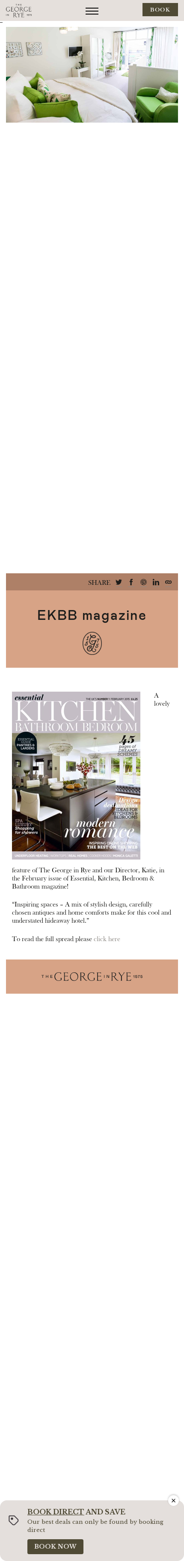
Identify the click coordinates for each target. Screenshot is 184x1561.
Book (160, 9)
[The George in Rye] (19, 10)
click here (107, 939)
